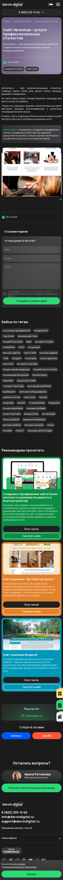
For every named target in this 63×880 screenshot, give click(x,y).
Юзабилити (9, 347)
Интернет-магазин (27, 364)
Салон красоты (48, 358)
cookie (21, 864)
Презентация (39, 375)
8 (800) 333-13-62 (29, 12)
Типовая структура (13, 386)
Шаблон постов (11, 397)
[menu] (58, 4)
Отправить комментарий (31, 301)
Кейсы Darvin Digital (23, 21)
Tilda (5, 358)
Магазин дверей (48, 352)
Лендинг (16, 358)
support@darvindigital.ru (20, 821)
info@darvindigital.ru (18, 817)
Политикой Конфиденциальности (36, 291)
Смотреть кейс (31, 536)
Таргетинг (8, 336)
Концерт (7, 430)
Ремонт (20, 430)
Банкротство (31, 414)
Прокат (21, 402)
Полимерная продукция (16, 375)
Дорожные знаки (26, 380)
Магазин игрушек (33, 425)
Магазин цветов (11, 352)
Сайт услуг (32, 68)
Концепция (34, 347)
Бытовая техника (44, 341)
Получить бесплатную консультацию (32, 788)
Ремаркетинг (41, 330)
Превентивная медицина (16, 369)
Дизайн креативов (13, 408)
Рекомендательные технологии (19, 866)
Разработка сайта (13, 68)
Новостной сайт (11, 414)
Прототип (8, 364)
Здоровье (8, 402)
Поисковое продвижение (16, 330)
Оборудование (11, 419)
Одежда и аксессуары (40, 430)
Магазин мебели (12, 425)
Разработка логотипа (45, 369)
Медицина (54, 402)
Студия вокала (37, 402)
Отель (50, 425)
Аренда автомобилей (39, 386)
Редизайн (8, 380)
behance (16, 735)
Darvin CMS (30, 352)
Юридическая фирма (34, 419)
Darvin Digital (9, 129)
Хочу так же (31, 529)
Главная (7, 21)
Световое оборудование (32, 391)
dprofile (47, 735)
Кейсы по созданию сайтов (46, 21)
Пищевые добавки (36, 408)
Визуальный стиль (27, 336)
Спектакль (30, 358)
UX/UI (21, 347)
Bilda (28, 341)
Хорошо (31, 874)
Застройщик (48, 414)
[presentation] (2, 199)
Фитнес (43, 397)
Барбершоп (9, 391)
